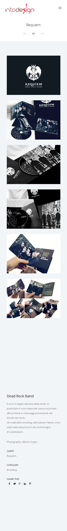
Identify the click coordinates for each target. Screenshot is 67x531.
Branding (12, 469)
